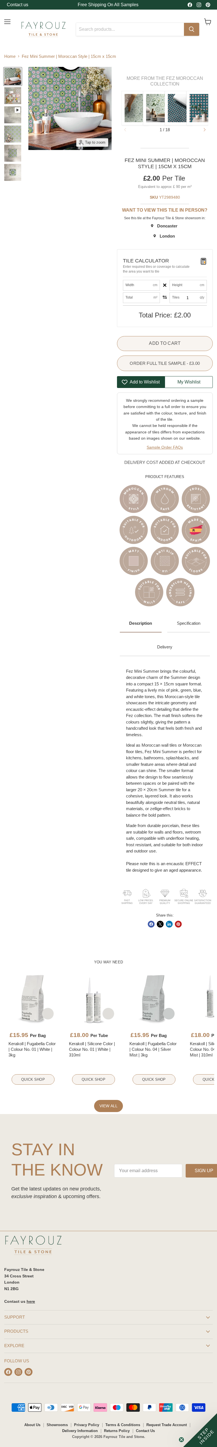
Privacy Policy (86, 1425)
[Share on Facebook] (151, 924)
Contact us (17, 4)
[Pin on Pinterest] (178, 924)
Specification (188, 623)
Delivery (164, 646)
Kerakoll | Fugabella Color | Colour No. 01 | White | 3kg (32, 1049)
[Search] (191, 29)
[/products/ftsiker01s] (93, 999)
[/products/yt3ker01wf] (33, 999)
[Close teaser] (181, 1439)
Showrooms (57, 1425)
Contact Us (145, 1431)
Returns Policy (117, 1431)
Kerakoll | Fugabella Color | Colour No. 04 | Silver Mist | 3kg (153, 1049)
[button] (204, 130)
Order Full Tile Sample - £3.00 (165, 363)
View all (108, 1106)
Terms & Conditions (122, 1425)
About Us (32, 1425)
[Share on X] (160, 924)
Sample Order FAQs (165, 447)
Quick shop (33, 1079)
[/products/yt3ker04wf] (154, 999)
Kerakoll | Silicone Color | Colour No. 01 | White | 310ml (92, 1049)
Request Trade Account (166, 1425)
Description (140, 623)
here (31, 1301)
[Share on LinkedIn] (169, 924)
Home (10, 56)
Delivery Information (80, 1431)
